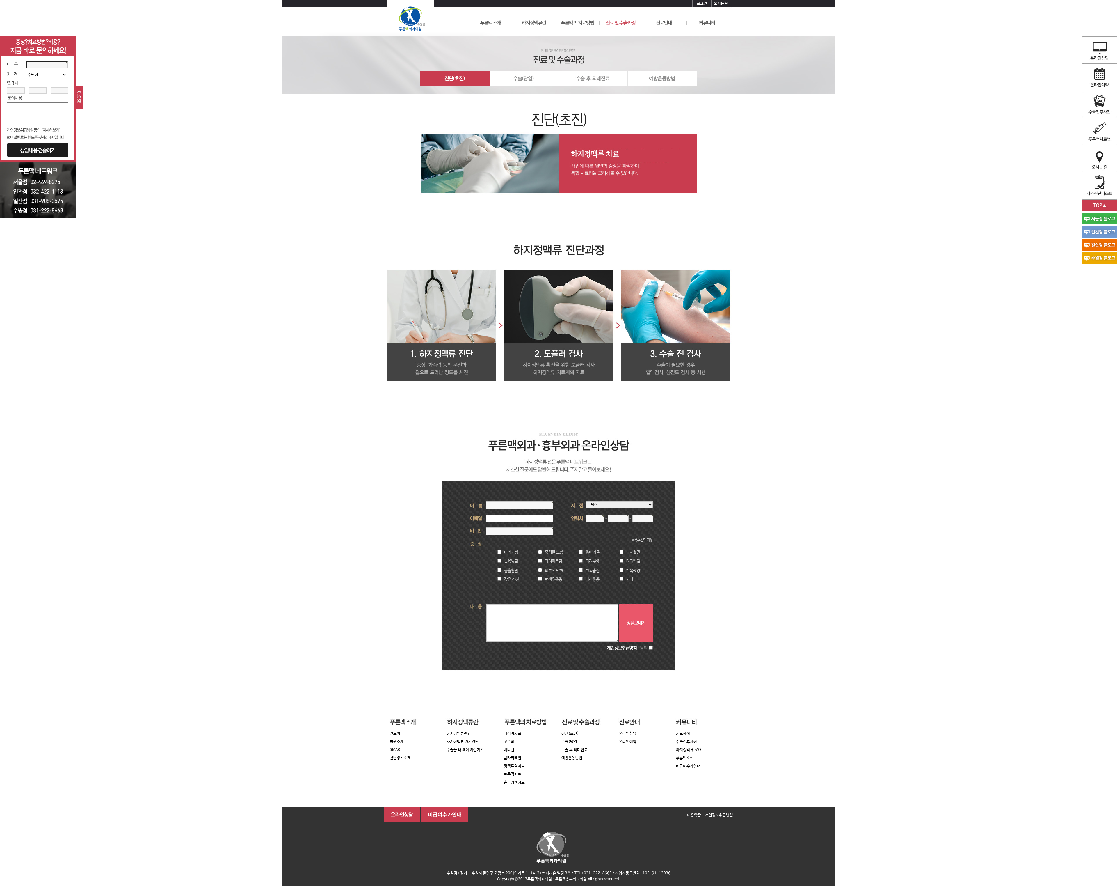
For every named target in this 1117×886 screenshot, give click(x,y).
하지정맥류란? (458, 733)
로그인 (702, 3)
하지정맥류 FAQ (688, 750)
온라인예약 (627, 742)
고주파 (509, 742)
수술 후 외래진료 (574, 750)
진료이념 (397, 733)
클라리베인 (512, 758)
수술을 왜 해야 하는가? (465, 750)
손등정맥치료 (514, 782)
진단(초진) (570, 733)
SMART (396, 750)
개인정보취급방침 (719, 815)
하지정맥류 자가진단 (463, 742)
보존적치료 (512, 774)
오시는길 (721, 3)
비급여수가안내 (688, 766)
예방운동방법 (571, 758)
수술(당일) (570, 742)
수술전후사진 (686, 742)
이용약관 (694, 815)
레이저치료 (512, 733)
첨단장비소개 (400, 758)
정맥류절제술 (514, 766)
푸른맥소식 (684, 758)
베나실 (509, 750)
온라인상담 (627, 733)
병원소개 (397, 742)
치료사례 (683, 733)
